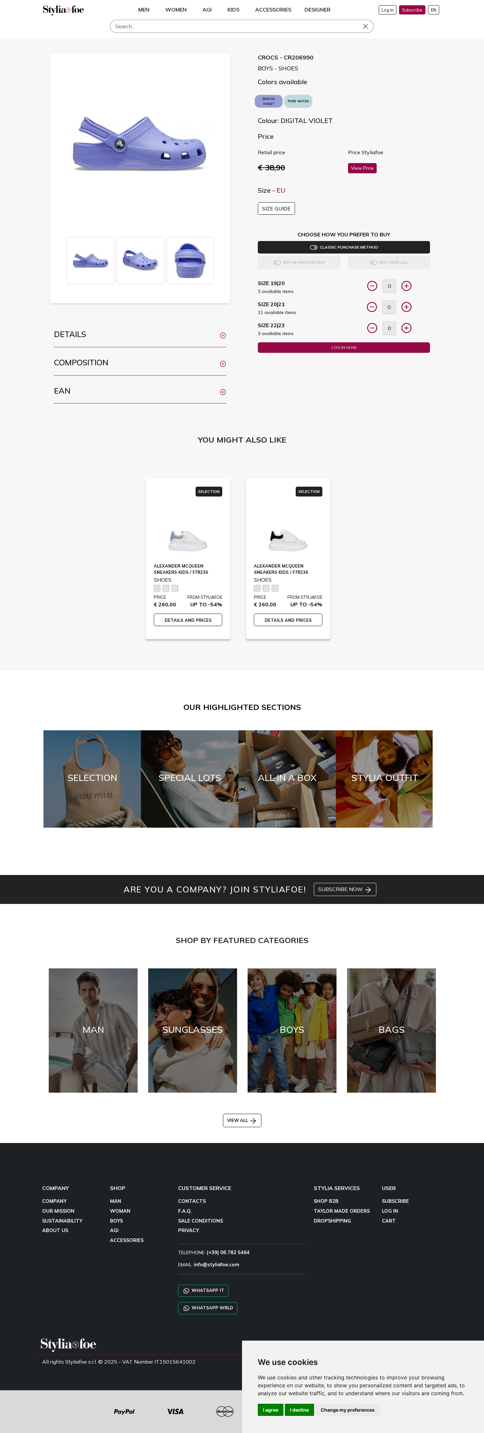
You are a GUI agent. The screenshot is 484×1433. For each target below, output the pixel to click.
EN (433, 9)
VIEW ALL (238, 1120)
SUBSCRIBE (395, 1201)
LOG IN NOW (344, 347)
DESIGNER (318, 9)
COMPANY (54, 1201)
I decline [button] (299, 1410)
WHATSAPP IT (207, 1290)
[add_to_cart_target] (372, 286)
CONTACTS (192, 1201)
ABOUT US (55, 1230)
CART (389, 1221)
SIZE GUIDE (276, 208)
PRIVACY (188, 1230)
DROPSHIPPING (332, 1221)
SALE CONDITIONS (200, 1221)
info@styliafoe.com (216, 1265)
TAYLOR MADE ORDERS (342, 1211)
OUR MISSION (58, 1211)
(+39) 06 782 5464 (228, 1252)
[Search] (370, 26)
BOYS (116, 1221)
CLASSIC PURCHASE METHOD (348, 247)
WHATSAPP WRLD (211, 1307)
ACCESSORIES (127, 1240)
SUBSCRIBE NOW (341, 889)
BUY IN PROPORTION (303, 262)
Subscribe (412, 9)
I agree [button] (270, 1410)
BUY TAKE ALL (393, 262)
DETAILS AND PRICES (188, 620)
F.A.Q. (185, 1211)
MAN (115, 1201)
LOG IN (390, 1211)
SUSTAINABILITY (62, 1221)
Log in (387, 9)
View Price (362, 168)
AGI (114, 1230)
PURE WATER (298, 101)
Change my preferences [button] (348, 1410)
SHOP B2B (326, 1201)
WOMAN (120, 1211)
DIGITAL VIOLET (268, 101)
